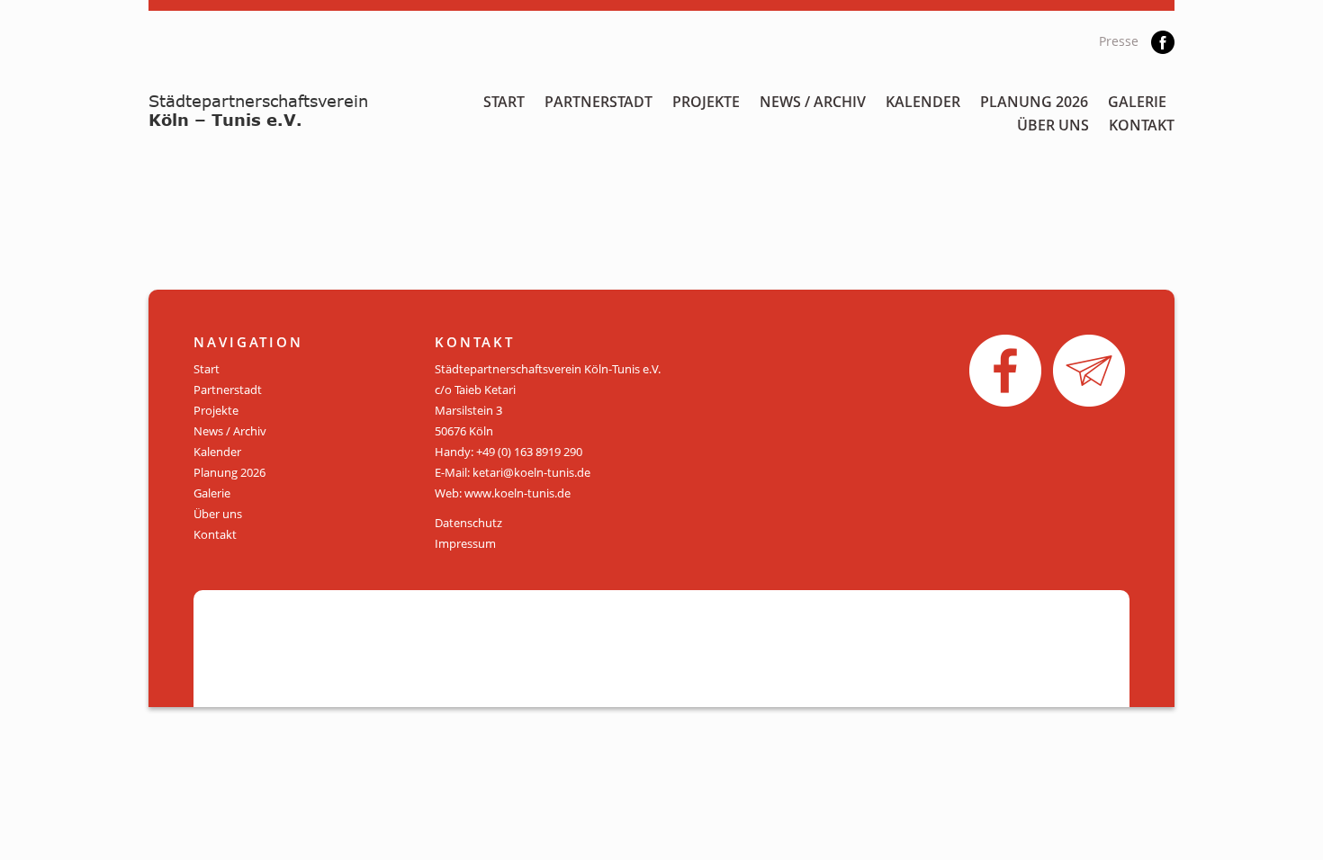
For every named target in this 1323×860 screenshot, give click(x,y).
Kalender (923, 102)
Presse (1118, 40)
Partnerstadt (598, 102)
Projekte (706, 102)
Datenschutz (468, 523)
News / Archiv (813, 102)
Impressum (465, 543)
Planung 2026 (1034, 102)
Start (504, 102)
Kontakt (1141, 125)
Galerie (1137, 102)
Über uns (1053, 125)
